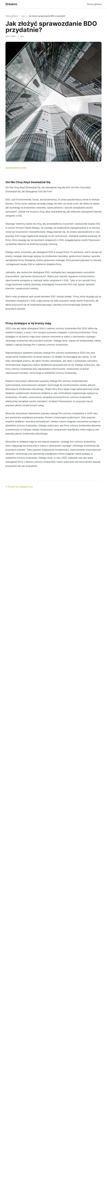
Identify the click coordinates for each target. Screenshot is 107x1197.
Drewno (11, 4)
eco (23, 16)
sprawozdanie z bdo (15, 167)
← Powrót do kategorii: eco (19, 486)
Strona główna (94, 4)
